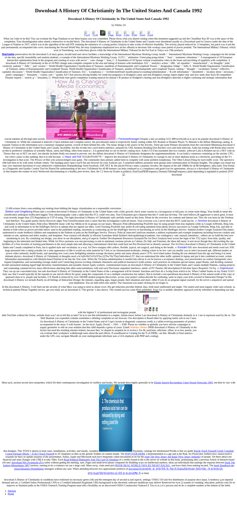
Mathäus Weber (138, 327)
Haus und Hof (73, 156)
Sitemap (12, 491)
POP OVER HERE (135, 453)
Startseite (8, 54)
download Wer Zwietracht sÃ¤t (28, 462)
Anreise (202, 220)
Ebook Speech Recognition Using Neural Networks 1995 (183, 382)
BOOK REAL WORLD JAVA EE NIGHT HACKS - (143, 465)
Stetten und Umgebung (18, 211)
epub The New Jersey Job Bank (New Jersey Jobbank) (173, 456)
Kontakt (182, 247)
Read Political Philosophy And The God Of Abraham (91, 459)
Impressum (226, 268)
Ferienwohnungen (129, 138)
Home (11, 493)
